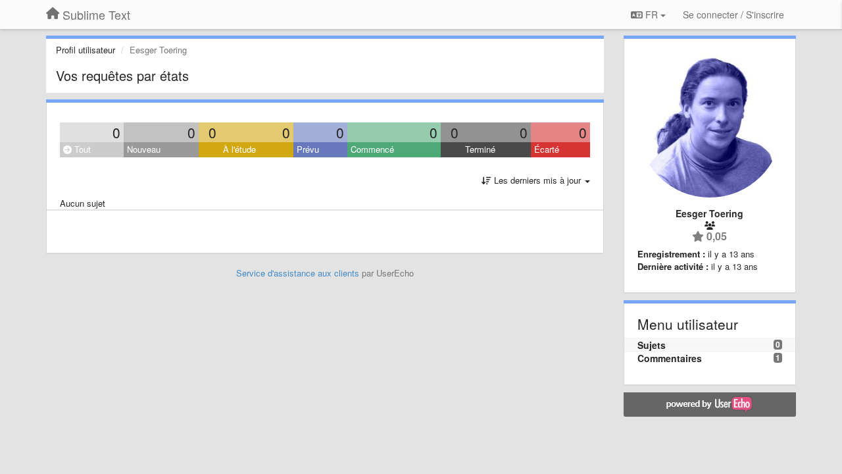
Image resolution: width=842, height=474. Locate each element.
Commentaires (669, 358)
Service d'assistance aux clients (297, 273)
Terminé (480, 149)
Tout (81, 149)
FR (651, 14)
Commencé (372, 149)
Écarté (546, 149)
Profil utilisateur (85, 49)
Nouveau (144, 149)
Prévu (308, 149)
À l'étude (239, 149)
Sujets (651, 345)
